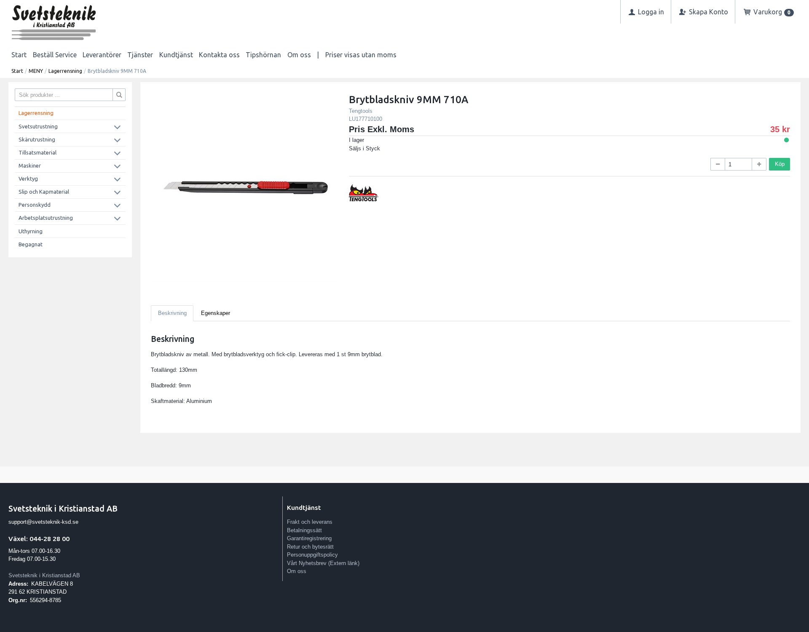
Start (19, 55)
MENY (36, 71)
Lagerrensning (65, 71)
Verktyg (28, 178)
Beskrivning (172, 313)
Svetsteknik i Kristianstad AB (44, 575)
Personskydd (35, 205)
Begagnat (31, 244)
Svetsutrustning (38, 126)
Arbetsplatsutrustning (46, 218)
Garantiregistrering (309, 538)
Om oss (299, 55)
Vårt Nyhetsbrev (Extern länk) (323, 563)
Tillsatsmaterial (37, 152)
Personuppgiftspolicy (312, 555)
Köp (780, 164)
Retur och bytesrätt (310, 547)
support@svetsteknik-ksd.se (43, 522)
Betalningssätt (304, 530)
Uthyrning (31, 231)
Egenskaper (215, 313)
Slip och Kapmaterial (44, 192)
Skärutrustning (37, 139)
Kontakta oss (219, 55)
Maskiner (30, 165)
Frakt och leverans (309, 522)
